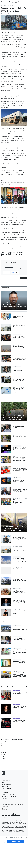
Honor (4, 750)
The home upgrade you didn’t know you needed (19, 639)
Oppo (3, 756)
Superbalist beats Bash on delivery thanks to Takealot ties (12, 254)
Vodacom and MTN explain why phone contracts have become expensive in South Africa (20, 470)
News (3, 779)
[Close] (26, 837)
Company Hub (6, 788)
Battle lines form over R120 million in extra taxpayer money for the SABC (20, 490)
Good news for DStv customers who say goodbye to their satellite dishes (19, 390)
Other (4, 758)
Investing (3, 5)
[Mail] (15, 32)
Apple (4, 744)
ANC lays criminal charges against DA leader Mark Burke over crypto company (20, 501)
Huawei (4, 748)
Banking (15, 609)
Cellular (15, 567)
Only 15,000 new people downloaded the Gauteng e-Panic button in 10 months (19, 539)
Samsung (4, 746)
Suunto (4, 752)
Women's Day (16, 690)
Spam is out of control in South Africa (19, 427)
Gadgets (15, 313)
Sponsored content (9, 796)
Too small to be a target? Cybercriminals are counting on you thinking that (19, 651)
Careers (4, 800)
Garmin (4, 741)
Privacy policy (7, 803)
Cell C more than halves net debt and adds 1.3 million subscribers (19, 480)
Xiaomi (4, 754)
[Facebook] (3, 814)
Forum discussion (20, 282)
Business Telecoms (17, 546)
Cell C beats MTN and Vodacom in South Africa (19, 549)
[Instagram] (18, 814)
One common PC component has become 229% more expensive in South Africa (19, 359)
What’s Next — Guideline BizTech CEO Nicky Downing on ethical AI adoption (19, 708)
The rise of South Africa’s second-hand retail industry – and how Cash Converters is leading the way (19, 675)
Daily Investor (22, 247)
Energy (14, 345)
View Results (14, 765)
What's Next (6, 786)
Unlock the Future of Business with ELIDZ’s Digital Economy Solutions (20, 628)
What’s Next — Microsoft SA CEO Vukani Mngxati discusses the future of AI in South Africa (19, 602)
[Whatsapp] (9, 814)
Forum (4, 782)
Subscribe (23, 278)
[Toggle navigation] (2, 2)
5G (13, 324)
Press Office (6, 780)
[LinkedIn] (8, 32)
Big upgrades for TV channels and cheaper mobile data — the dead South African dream (13, 528)
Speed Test (5, 790)
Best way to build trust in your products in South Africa (19, 448)
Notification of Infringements (13, 804)
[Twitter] (5, 32)
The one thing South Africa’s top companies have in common (19, 337)
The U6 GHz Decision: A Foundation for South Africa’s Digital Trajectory (19, 560)
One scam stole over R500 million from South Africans (19, 612)
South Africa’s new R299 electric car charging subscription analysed (19, 379)
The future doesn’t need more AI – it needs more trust (19, 721)
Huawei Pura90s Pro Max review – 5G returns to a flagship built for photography (19, 663)
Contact (5, 798)
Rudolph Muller (6, 13)
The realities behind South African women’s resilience (20, 693)
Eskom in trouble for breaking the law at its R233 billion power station (19, 348)
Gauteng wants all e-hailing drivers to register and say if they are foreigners (14, 306)
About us (5, 792)
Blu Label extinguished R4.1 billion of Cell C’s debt (20, 569)
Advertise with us (8, 794)
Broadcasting (16, 387)
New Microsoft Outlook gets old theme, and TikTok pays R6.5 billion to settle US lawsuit (13, 417)
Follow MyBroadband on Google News (14, 268)
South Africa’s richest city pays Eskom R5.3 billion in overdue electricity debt (19, 459)
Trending (4, 413)
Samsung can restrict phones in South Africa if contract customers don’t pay (19, 581)
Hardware (15, 355)
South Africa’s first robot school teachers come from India (19, 316)
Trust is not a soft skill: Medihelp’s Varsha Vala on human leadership (20, 369)
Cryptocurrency (17, 498)
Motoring (4, 302)
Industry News (17, 334)
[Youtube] (15, 814)
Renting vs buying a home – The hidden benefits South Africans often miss (20, 591)
